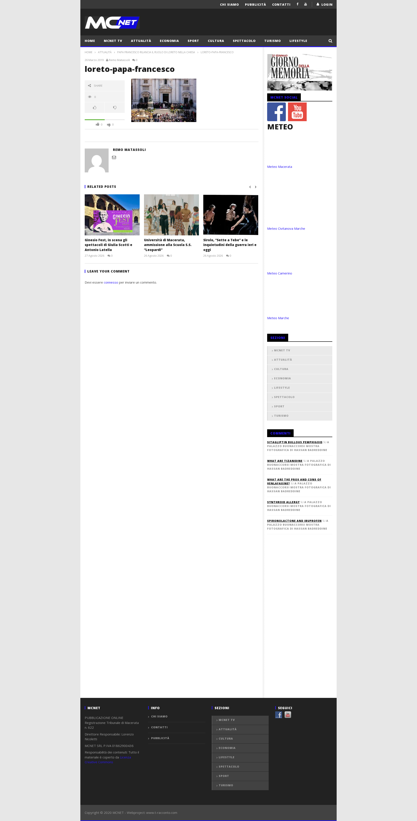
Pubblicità (255, 4)
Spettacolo (244, 41)
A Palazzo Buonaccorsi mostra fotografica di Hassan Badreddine (298, 446)
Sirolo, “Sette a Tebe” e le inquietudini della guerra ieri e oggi (229, 245)
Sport (193, 41)
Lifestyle (298, 41)
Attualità (141, 41)
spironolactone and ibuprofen (294, 521)
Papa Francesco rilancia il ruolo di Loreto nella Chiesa (156, 52)
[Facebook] (298, 4)
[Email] (114, 157)
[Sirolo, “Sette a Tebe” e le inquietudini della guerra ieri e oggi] (230, 214)
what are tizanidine (285, 461)
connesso (111, 282)
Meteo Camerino (279, 273)
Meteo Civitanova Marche (286, 228)
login (327, 4)
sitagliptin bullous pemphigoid (295, 442)
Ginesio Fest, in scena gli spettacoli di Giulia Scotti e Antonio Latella (108, 245)
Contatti (281, 4)
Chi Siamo (229, 4)
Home (90, 41)
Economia (169, 41)
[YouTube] (306, 4)
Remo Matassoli (119, 60)
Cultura (216, 41)
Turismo (272, 41)
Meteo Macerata (279, 166)
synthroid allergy (283, 502)
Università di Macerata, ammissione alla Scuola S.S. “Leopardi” (168, 245)
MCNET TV (113, 41)
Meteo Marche (278, 318)
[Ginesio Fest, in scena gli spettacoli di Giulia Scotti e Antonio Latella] (112, 214)
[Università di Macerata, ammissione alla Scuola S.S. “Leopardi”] (171, 214)
